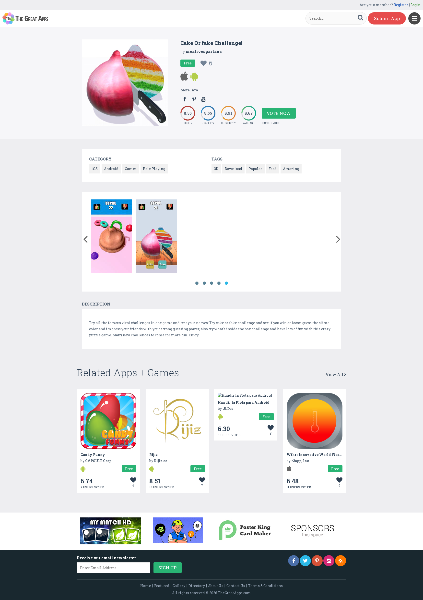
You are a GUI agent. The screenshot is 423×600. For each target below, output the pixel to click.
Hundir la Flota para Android (243, 402)
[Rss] (340, 560)
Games (131, 168)
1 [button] (196, 283)
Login (416, 4)
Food (273, 168)
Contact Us (235, 585)
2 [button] (204, 283)
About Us (215, 585)
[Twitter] (305, 560)
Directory (196, 585)
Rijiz (153, 454)
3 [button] (211, 283)
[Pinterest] (317, 560)
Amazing (291, 168)
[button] (85, 238)
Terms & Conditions (265, 585)
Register (401, 4)
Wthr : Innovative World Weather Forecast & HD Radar (335, 454)
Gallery (179, 585)
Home (145, 585)
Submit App (387, 18)
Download (233, 168)
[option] (111, 236)
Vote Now (279, 113)
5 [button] (226, 283)
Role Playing (154, 168)
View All (335, 374)
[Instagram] (328, 560)
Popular (255, 168)
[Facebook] (293, 560)
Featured (161, 585)
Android (111, 168)
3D (216, 168)
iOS (95, 168)
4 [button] (218, 283)
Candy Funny (93, 454)
